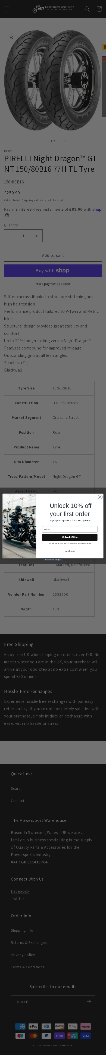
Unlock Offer (70, 537)
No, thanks (70, 551)
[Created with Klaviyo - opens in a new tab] (53, 559)
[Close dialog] (100, 497)
